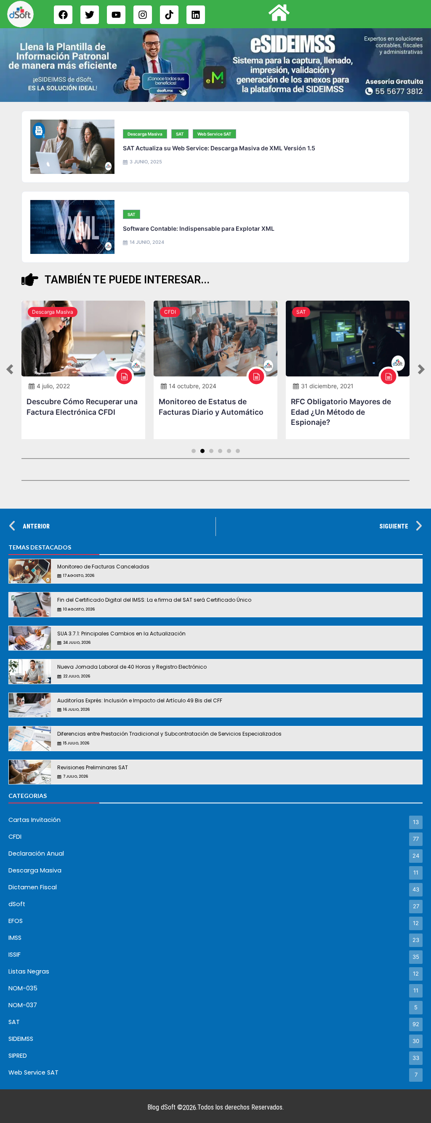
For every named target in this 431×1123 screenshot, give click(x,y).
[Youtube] (116, 14)
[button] (10, 370)
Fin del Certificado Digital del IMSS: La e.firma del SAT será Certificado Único (154, 599)
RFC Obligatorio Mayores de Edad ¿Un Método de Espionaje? (341, 412)
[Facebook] (63, 14)
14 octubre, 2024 (192, 385)
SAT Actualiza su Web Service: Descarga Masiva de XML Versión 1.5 (219, 148)
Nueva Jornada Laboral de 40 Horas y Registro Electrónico (132, 666)
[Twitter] (89, 14)
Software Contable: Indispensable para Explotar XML (198, 228)
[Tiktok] (169, 14)
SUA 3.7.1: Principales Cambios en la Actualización (121, 633)
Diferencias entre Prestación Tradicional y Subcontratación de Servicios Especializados (169, 733)
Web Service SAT (214, 133)
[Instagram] (142, 14)
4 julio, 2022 (53, 385)
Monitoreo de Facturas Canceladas (103, 566)
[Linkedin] (195, 14)
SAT (180, 133)
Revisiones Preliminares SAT (92, 767)
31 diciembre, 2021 (327, 385)
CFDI (170, 312)
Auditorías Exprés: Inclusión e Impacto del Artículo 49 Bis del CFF (139, 700)
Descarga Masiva (145, 133)
